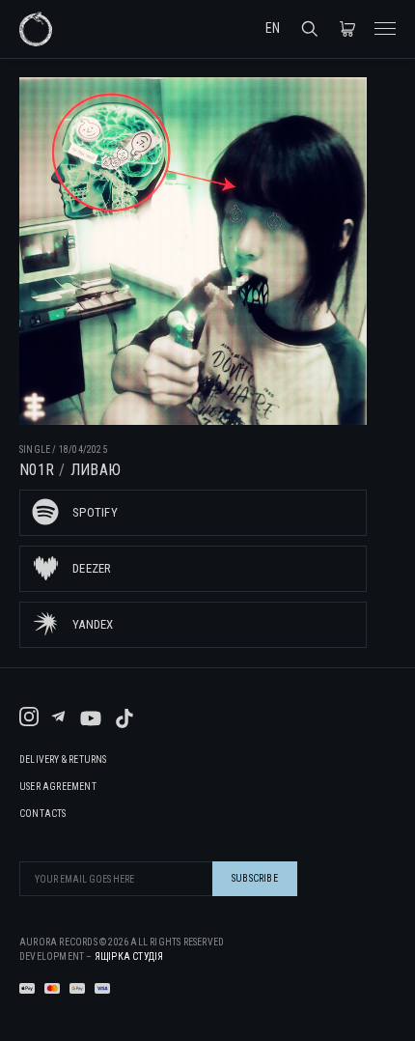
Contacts (43, 814)
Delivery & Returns (63, 760)
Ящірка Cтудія (129, 956)
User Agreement (58, 787)
